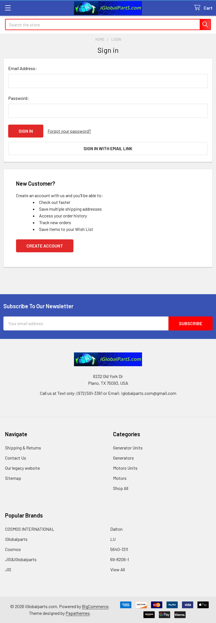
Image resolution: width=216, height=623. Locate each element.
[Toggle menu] (7, 7)
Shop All (120, 488)
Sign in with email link (108, 148)
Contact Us (15, 457)
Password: (18, 98)
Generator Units (128, 447)
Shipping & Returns (23, 447)
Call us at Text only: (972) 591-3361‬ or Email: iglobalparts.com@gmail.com (108, 393)
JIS (8, 569)
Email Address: (22, 68)
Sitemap (13, 478)
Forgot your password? (69, 131)
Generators (123, 457)
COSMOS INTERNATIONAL (29, 529)
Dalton (116, 529)
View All (117, 569)
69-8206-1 (119, 559)
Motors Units (125, 468)
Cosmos (13, 549)
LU (113, 539)
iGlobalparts (16, 539)
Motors (120, 478)
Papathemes (78, 613)
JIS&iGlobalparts (21, 559)
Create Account (44, 245)
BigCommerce (95, 606)
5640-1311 (119, 549)
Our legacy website (22, 468)
